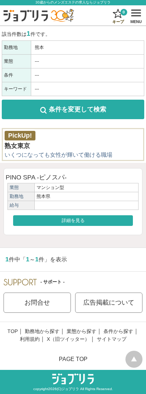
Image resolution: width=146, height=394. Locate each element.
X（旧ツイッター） (68, 339)
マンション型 (50, 187)
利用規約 (30, 339)
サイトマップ (112, 339)
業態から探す (81, 331)
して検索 (77, 109)
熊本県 (43, 196)
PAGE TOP (73, 359)
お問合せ (37, 302)
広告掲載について (108, 302)
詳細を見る (73, 220)
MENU (135, 18)
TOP (12, 331)
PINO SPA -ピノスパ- (36, 177)
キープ (118, 17)
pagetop (133, 359)
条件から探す (118, 331)
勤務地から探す (42, 331)
